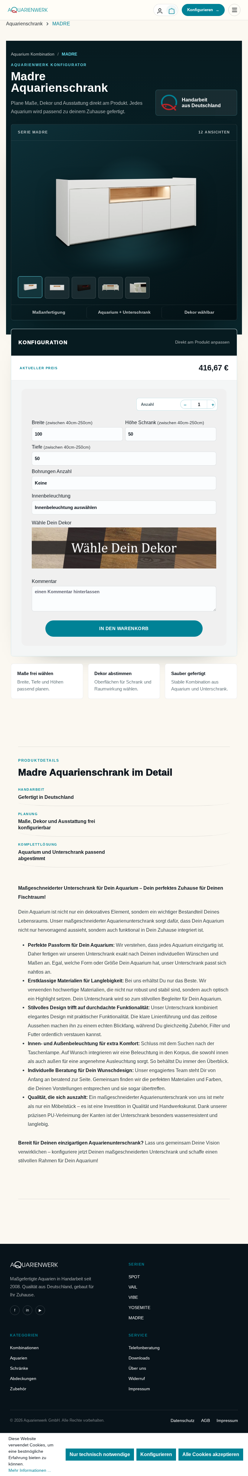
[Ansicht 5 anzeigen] (137, 288)
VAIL (133, 1287)
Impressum (139, 1388)
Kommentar (44, 581)
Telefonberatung (144, 1347)
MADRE (136, 1317)
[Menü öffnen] (234, 10)
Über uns (137, 1368)
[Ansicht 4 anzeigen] (110, 288)
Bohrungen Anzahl (52, 471)
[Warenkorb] (171, 10)
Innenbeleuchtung (51, 495)
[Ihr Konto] (160, 10)
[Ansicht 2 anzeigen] (57, 288)
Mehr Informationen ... (29, 1470)
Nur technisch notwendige (100, 1454)
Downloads (139, 1358)
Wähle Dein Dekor (51, 522)
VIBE (133, 1297)
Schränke (19, 1368)
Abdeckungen (23, 1378)
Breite (62, 422)
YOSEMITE (139, 1307)
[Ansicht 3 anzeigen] (84, 288)
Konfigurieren (203, 10)
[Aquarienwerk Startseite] (28, 10)
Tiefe (61, 447)
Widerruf (137, 1378)
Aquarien (18, 1358)
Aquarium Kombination (32, 54)
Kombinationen (24, 1347)
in (27, 1310)
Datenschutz (182, 1420)
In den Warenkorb (123, 628)
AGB (205, 1420)
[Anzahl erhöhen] (212, 404)
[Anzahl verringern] (185, 404)
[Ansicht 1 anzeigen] (30, 287)
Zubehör (18, 1388)
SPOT (134, 1276)
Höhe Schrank (164, 422)
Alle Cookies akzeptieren (210, 1454)
